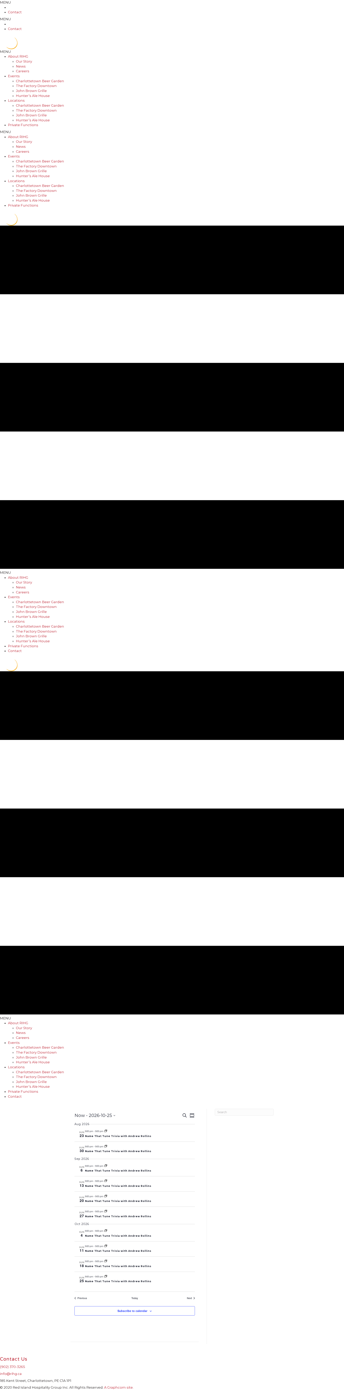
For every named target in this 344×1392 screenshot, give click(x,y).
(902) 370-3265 (12, 1367)
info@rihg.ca (11, 1374)
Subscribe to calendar (132, 1311)
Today (134, 1298)
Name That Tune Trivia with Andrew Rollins (118, 1136)
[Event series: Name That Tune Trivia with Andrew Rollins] (105, 1131)
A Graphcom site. (118, 1387)
